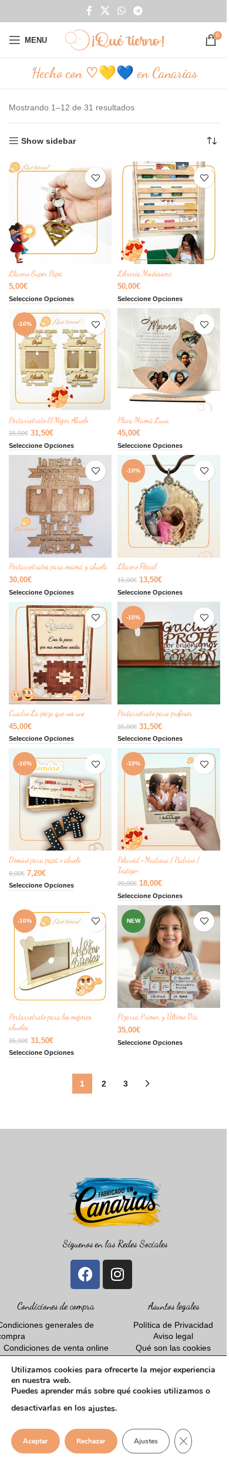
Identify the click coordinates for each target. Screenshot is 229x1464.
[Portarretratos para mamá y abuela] (60, 506)
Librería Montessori (144, 273)
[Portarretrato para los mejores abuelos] (60, 956)
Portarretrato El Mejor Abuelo (48, 420)
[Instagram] (117, 1274)
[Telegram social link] (138, 11)
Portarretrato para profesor (155, 713)
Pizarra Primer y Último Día (157, 1016)
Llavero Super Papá (35, 273)
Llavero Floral (136, 566)
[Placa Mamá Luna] (168, 359)
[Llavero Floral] (168, 506)
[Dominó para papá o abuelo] (60, 799)
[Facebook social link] (89, 11)
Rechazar (91, 1441)
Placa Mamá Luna (143, 420)
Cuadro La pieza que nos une (47, 713)
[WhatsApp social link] (121, 11)
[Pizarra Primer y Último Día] (168, 956)
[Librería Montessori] (168, 212)
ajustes (101, 1408)
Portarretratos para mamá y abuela (58, 566)
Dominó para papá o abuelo (44, 860)
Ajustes (146, 1441)
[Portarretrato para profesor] (168, 653)
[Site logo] (114, 39)
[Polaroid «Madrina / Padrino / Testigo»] (168, 799)
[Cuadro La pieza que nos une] (60, 653)
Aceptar (35, 1441)
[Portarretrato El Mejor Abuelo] (60, 359)
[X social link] (104, 11)
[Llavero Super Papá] (60, 212)
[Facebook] (85, 1274)
